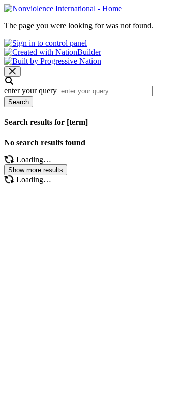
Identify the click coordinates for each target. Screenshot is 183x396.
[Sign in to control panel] (45, 43)
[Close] (12, 71)
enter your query (30, 90)
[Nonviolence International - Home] (63, 8)
